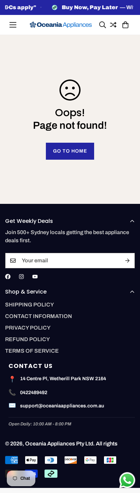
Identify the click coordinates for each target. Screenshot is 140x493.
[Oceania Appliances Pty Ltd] (61, 25)
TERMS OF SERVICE (32, 351)
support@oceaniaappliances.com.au (62, 405)
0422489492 (33, 392)
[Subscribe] (127, 260)
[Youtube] (35, 276)
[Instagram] (21, 276)
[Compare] (112, 25)
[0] (124, 25)
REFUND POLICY (27, 339)
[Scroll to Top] (128, 457)
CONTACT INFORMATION (38, 316)
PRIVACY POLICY (28, 328)
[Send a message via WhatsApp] (127, 480)
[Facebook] (8, 276)
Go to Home (70, 151)
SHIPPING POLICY (29, 304)
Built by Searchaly (70, 490)
